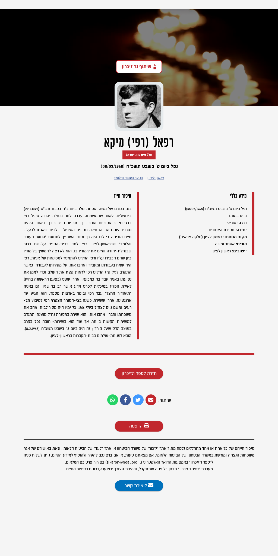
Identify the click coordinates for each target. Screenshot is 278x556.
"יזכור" (153, 448)
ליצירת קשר (136, 486)
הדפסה (136, 426)
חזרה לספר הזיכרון (139, 373)
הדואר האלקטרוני (157, 462)
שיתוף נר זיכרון (136, 67)
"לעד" (98, 448)
